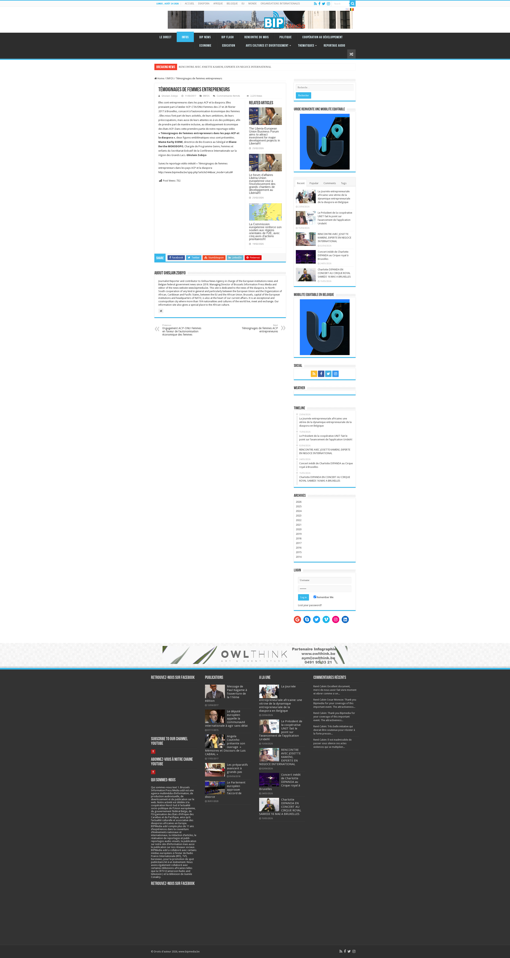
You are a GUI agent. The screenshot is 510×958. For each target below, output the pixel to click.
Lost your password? (310, 605)
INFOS (185, 37)
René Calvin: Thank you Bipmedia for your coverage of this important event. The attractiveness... (334, 717)
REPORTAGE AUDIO (334, 45)
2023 (298, 515)
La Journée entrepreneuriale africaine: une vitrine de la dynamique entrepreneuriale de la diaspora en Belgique (280, 699)
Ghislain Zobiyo (170, 96)
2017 (298, 543)
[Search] (353, 4)
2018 (298, 538)
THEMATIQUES (306, 45)
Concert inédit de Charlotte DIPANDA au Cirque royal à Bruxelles (333, 255)
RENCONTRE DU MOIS (256, 37)
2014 (298, 556)
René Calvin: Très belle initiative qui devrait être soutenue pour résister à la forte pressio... (334, 730)
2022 (298, 520)
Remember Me (324, 597)
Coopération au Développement (322, 37)
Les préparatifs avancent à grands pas (237, 768)
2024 (298, 510)
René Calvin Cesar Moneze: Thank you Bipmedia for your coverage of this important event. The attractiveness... (334, 703)
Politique (286, 37)
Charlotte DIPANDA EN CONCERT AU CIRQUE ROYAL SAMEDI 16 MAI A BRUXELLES (334, 273)
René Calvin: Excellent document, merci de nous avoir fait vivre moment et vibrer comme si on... (334, 690)
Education (228, 45)
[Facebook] (319, 3)
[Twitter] (324, 3)
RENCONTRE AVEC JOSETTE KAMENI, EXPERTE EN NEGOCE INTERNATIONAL (334, 238)
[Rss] (315, 3)
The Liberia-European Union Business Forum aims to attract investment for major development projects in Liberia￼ (264, 136)
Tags (343, 183)
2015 (298, 552)
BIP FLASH (228, 37)
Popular (314, 183)
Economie (205, 45)
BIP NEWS (205, 37)
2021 (298, 524)
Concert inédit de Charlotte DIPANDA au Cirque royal (208, 66)
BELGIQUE (232, 3)
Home (160, 78)
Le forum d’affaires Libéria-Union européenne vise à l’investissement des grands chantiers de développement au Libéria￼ (262, 183)
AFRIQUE (218, 3)
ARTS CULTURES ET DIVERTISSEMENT (267, 45)
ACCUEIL (189, 3)
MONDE (252, 3)
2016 (298, 547)
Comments (330, 183)
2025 (298, 506)
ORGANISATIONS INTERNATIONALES (280, 3)
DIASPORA (203, 3)
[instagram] (328, 3)
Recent (301, 183)
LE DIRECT (166, 37)
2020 (298, 529)
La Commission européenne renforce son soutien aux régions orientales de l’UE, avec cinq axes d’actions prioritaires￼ (265, 231)
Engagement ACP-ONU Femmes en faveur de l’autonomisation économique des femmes (181, 330)
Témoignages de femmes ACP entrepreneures (260, 328)
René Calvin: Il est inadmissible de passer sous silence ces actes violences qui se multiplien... (332, 743)
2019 (298, 533)
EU (243, 3)
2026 (298, 501)
